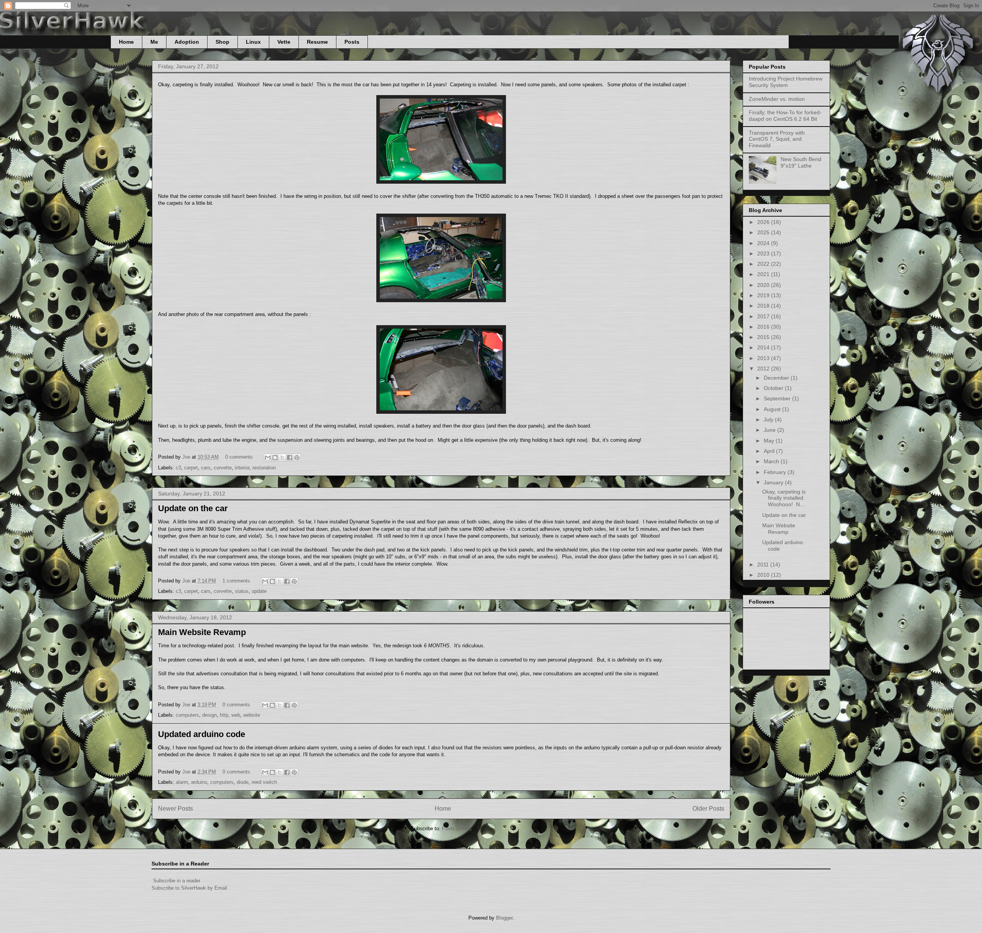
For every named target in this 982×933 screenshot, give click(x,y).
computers (187, 715)
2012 (764, 368)
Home (126, 42)
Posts (351, 42)
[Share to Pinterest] (297, 457)
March (772, 461)
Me (154, 42)
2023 (764, 253)
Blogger (504, 918)
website (251, 715)
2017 (764, 316)
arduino (199, 782)
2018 (764, 306)
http (224, 715)
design (209, 715)
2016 (764, 327)
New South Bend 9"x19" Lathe (801, 162)
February (776, 472)
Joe (187, 457)
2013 (764, 358)
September (778, 398)
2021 (764, 274)
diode (243, 782)
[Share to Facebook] (289, 457)
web (235, 715)
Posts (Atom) (456, 828)
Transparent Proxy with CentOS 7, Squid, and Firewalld (777, 139)
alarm (182, 782)
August (773, 409)
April (770, 451)
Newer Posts (175, 808)
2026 (764, 222)
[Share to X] (282, 457)
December (777, 378)
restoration (264, 468)
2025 (764, 232)
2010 (764, 575)
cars (206, 468)
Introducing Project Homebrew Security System (785, 82)
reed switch (264, 782)
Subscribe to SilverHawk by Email (189, 888)
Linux (253, 42)
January (774, 482)
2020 (764, 285)
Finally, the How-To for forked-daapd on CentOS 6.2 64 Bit (785, 115)
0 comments (239, 457)
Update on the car (193, 508)
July (769, 419)
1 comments (236, 581)
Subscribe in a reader (176, 881)
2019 (764, 295)
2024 (764, 243)
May (770, 441)
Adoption (187, 42)
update (259, 591)
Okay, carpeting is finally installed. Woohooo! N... (784, 498)
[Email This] (268, 457)
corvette (223, 468)
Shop (222, 42)
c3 (178, 468)
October (774, 388)
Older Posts (708, 808)
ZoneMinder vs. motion (777, 99)
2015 (764, 337)
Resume (317, 42)
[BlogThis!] (275, 457)
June (770, 430)
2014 (764, 347)
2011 (763, 564)
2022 (764, 264)
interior (242, 468)
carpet (191, 468)
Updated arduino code (201, 734)
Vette (283, 42)
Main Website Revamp (202, 632)
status (242, 591)
